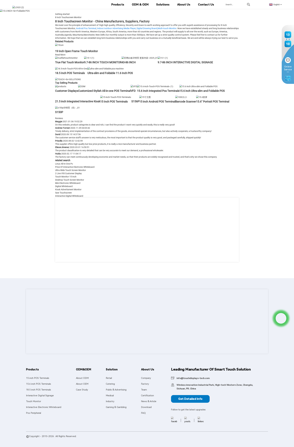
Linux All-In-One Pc (64, 164)
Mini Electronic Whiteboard (67, 183)
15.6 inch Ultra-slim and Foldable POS (202, 90)
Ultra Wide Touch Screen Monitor (70, 170)
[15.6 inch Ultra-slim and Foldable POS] (198, 86)
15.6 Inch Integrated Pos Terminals (158, 90)
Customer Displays (66, 90)
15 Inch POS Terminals (114, 101)
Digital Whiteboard (64, 186)
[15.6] (201, 97)
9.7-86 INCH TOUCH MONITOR (103, 62)
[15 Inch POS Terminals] (115, 97)
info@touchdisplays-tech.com (193, 378)
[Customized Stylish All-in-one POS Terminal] (81, 86)
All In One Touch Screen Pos (113, 439)
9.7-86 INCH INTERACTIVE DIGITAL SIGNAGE (185, 62)
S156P (135, 101)
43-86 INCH (129, 62)
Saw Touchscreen (63, 192)
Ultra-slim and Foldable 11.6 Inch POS (110, 73)
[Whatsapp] (281, 318)
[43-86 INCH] (140, 58)
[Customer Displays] (60, 86)
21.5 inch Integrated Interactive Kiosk (77, 101)
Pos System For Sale (87, 439)
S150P (59, 112)
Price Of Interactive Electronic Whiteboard (74, 167)
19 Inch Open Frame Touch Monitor (76, 51)
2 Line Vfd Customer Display (68, 173)
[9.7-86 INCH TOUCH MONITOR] (89, 58)
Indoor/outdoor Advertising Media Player (116, 28)
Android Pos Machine (140, 439)
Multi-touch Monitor (167, 28)
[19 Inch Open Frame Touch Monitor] (59, 45)
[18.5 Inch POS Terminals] (71, 68)
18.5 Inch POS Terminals (70, 73)
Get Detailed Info (190, 399)
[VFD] (134, 86)
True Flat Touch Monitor (69, 62)
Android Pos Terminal (86, 28)
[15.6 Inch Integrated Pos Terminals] (155, 86)
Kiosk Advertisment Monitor (68, 189)
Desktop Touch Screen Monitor (69, 180)
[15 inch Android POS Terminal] (145, 97)
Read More (60, 54)
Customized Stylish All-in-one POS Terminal (104, 90)
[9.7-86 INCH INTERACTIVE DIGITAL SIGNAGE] (163, 58)
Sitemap (51, 439)
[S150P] (67, 107)
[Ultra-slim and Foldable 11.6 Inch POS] (105, 68)
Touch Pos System (186, 439)
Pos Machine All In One (164, 439)
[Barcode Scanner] (181, 97)
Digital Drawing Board (147, 28)
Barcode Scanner (185, 101)
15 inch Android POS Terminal (157, 101)
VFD (133, 90)
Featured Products (36, 439)
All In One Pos (67, 439)
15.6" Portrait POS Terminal (212, 101)
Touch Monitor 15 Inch (65, 176)
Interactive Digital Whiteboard (69, 196)
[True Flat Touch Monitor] (66, 58)
